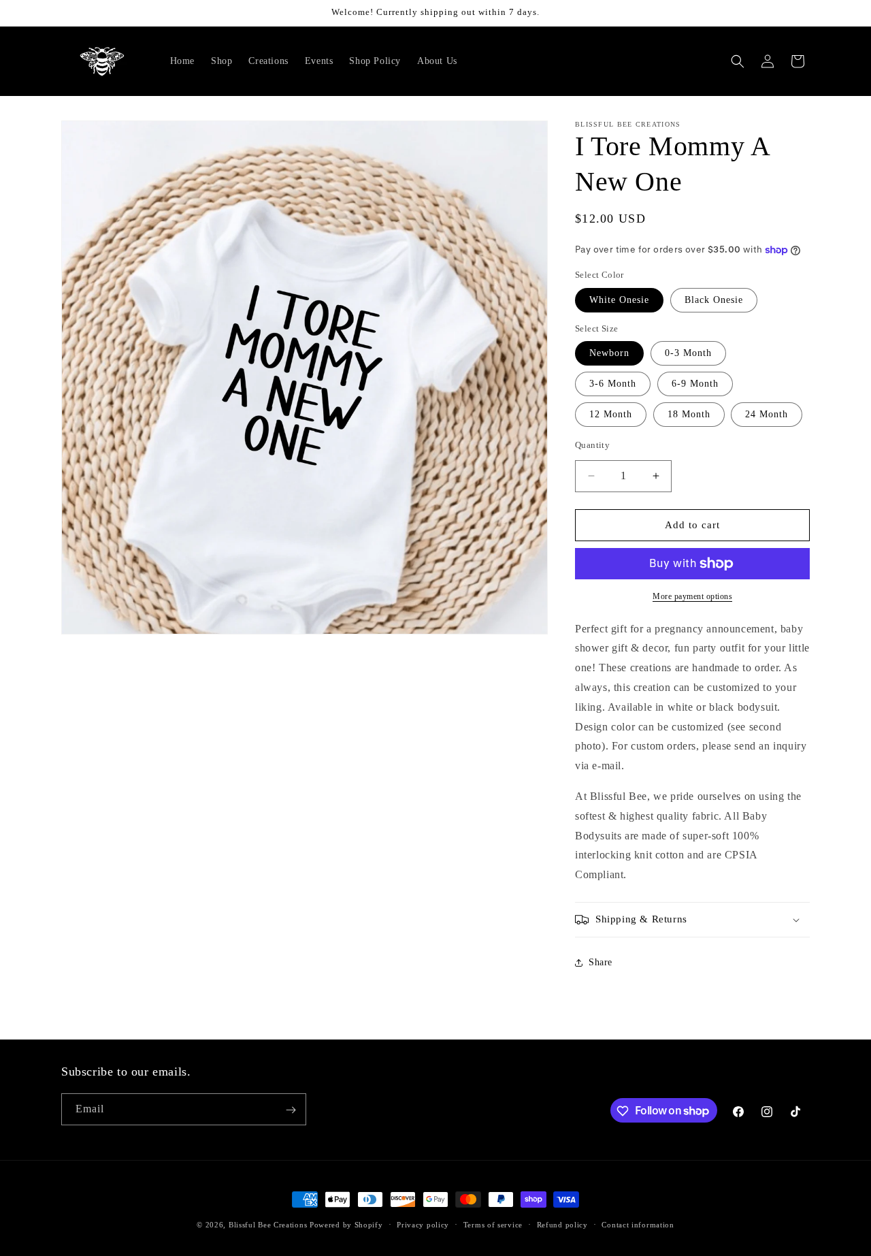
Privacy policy (423, 1224)
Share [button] (600, 963)
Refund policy (562, 1224)
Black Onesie (714, 300)
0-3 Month (688, 353)
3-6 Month (612, 384)
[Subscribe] (291, 1110)
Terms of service (493, 1224)
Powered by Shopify (346, 1225)
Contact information (638, 1224)
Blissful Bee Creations (268, 1225)
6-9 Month (695, 384)
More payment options (692, 596)
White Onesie (619, 300)
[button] (738, 61)
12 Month (610, 414)
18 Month (689, 414)
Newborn (609, 353)
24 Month (766, 414)
